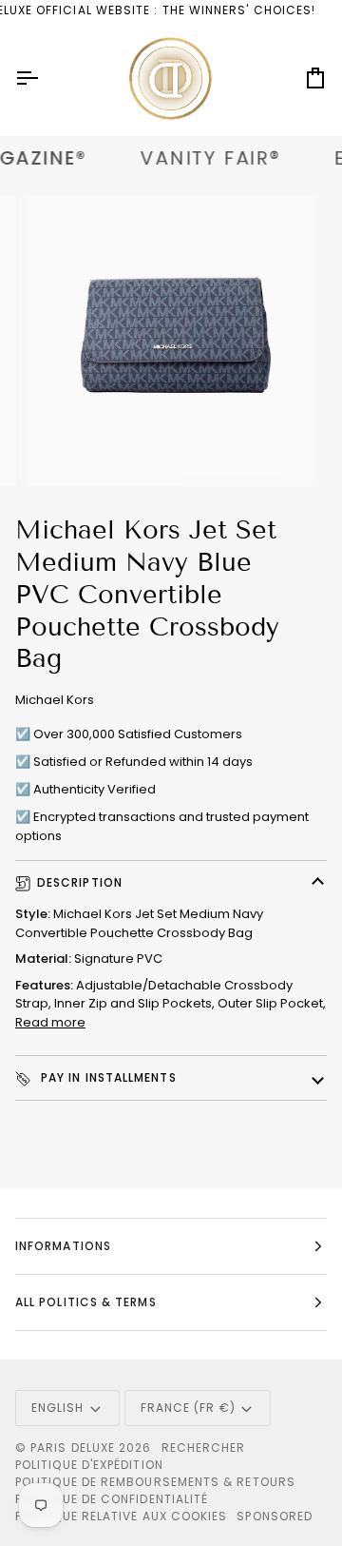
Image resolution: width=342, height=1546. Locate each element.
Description (80, 882)
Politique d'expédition (89, 1465)
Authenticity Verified (94, 789)
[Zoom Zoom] (171, 340)
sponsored (275, 1516)
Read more (50, 1022)
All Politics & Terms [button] (86, 1302)
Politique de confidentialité (111, 1499)
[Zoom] (61, 450)
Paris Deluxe (72, 1447)
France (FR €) (188, 1407)
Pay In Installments (107, 1077)
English (58, 1407)
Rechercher (204, 1447)
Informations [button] (63, 1246)
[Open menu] (43, 78)
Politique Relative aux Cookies (121, 1516)
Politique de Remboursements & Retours (155, 1482)
